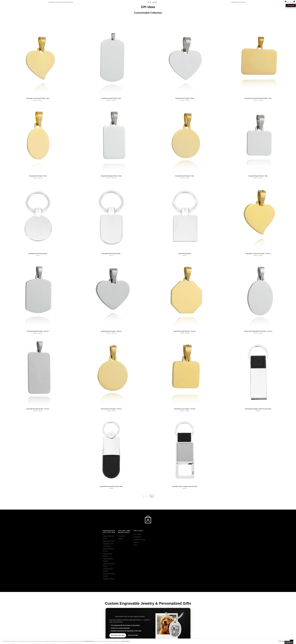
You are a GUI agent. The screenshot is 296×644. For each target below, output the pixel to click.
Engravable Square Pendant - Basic (258, 176)
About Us (136, 542)
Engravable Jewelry (238, 2)
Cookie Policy (137, 537)
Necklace (121, 538)
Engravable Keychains (109, 578)
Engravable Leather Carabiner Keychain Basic (184, 486)
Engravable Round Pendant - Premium (111, 409)
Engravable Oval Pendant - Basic (38, 176)
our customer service (88, 641)
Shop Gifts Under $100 (117, 635)
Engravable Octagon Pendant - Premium (185, 331)
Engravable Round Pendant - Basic (184, 176)
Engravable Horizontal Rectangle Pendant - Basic (258, 98)
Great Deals (291, 5)
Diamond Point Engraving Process (61, 2)
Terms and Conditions (140, 539)
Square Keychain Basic (184, 253)
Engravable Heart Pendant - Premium (111, 331)
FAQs (135, 545)
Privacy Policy (137, 534)
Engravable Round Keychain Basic (38, 253)
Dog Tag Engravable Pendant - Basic (111, 98)
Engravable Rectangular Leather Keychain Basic (258, 409)
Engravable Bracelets (108, 541)
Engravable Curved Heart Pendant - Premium (258, 253)
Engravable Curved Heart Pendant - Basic (37, 98)
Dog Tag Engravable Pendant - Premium (38, 331)
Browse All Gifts (133, 635)
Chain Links (121, 536)
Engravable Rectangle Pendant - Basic (111, 176)
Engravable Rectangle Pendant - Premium (37, 409)
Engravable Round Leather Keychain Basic (111, 486)
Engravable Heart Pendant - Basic (184, 98)
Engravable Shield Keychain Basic (111, 253)
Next (151, 496)
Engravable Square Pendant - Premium (184, 409)
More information (283, 641)
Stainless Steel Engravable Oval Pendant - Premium (258, 331)
